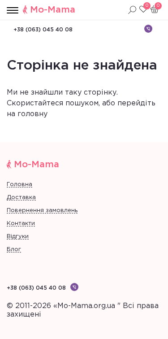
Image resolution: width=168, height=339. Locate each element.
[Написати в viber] (148, 29)
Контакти (21, 223)
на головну (27, 114)
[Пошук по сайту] (132, 9)
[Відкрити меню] (12, 11)
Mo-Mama (52, 10)
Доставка (21, 197)
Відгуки (18, 236)
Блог (14, 249)
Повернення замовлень (42, 210)
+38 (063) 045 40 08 (43, 29)
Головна (19, 184)
